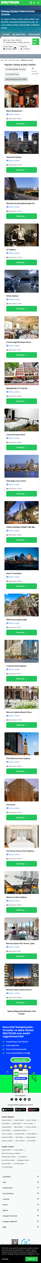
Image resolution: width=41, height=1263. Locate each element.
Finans (5, 1205)
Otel (4, 1182)
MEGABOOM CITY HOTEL (17, 388)
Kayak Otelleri (6, 1164)
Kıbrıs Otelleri (28, 1123)
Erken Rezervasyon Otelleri (11, 1153)
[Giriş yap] (34, 2)
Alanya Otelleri (6, 1120)
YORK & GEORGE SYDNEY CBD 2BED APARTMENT (21, 527)
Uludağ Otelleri (7, 1127)
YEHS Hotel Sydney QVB (16, 619)
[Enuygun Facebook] (11, 1099)
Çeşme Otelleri (19, 1120)
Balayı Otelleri (6, 1150)
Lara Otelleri (32, 1141)
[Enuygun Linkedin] (25, 1099)
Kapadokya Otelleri (20, 1130)
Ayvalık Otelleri (20, 1134)
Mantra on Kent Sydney (16, 897)
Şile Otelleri (19, 1137)
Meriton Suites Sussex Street (19, 990)
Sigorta (5, 1210)
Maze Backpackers (14, 111)
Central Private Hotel (15, 434)
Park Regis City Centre (16, 481)
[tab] (6, 34)
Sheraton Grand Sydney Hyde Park (21, 203)
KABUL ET (31, 1259)
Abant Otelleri (6, 1130)
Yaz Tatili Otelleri (7, 1167)
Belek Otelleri (32, 1134)
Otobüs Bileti (8, 1188)
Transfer (6, 1199)
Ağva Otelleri (18, 1127)
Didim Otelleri (17, 1123)
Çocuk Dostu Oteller (8, 1160)
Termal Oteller (18, 1150)
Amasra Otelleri (7, 1134)
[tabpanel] (20, 45)
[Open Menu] (38, 2)
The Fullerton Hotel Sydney (18, 758)
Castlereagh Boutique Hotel (18, 342)
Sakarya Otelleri (31, 1127)
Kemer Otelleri (31, 1120)
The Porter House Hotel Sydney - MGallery (21, 851)
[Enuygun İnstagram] (16, 1099)
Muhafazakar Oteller (9, 1157)
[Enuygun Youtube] (29, 1099)
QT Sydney (11, 249)
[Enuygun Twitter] (20, 1099)
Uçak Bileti (7, 1177)
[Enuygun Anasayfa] (10, 2)
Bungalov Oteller (23, 1160)
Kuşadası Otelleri (7, 1137)
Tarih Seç (20, 123)
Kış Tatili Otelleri (19, 1164)
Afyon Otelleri (20, 1141)
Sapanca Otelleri (7, 1141)
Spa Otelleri (22, 1157)
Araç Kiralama (8, 1193)
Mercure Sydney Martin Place (19, 712)
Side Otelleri (6, 1123)
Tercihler (5, 1259)
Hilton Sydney (12, 296)
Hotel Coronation (14, 573)
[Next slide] (35, 96)
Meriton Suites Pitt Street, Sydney (21, 943)
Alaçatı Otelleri (31, 1137)
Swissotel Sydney (13, 157)
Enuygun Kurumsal (10, 1216)
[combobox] (18, 42)
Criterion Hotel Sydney (16, 666)
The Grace (10, 804)
